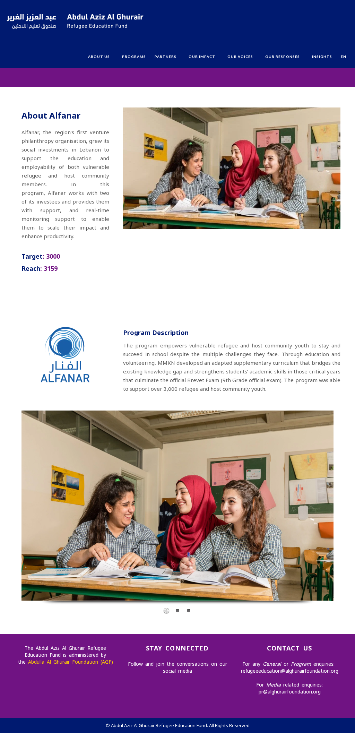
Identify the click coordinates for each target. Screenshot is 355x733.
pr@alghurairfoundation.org (290, 691)
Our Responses (282, 56)
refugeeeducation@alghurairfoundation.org (289, 670)
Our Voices (240, 56)
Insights (322, 56)
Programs (134, 56)
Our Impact (202, 56)
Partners (165, 56)
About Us (99, 56)
